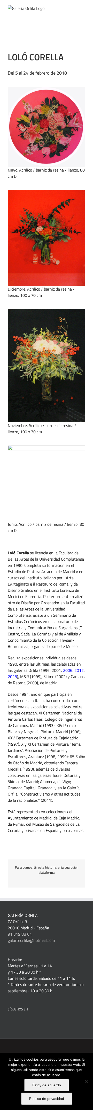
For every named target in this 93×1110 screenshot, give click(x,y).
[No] (86, 1081)
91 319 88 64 (20, 934)
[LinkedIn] (16, 1022)
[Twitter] (30, 1022)
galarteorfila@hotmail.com (31, 940)
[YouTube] (37, 1022)
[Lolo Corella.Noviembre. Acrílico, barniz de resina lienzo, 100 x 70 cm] (46, 311)
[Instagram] (44, 1022)
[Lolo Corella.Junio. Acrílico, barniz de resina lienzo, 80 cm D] (46, 447)
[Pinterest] (23, 1022)
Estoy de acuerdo (46, 1085)
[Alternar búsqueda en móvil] (74, 8)
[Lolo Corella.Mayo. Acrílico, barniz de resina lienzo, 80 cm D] (46, 89)
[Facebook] (9, 1022)
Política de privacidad (46, 1098)
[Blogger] (51, 1022)
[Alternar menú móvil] (83, 8)
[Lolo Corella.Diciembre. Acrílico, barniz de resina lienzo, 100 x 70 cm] (46, 192)
